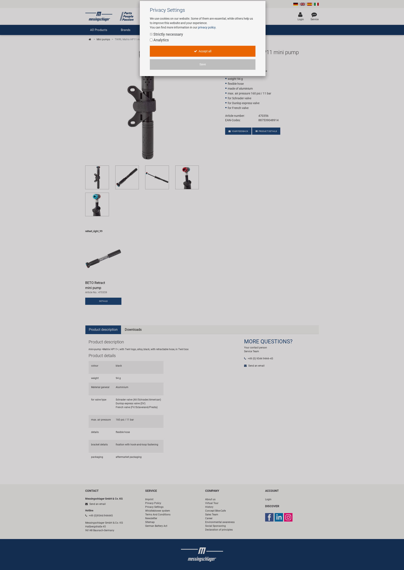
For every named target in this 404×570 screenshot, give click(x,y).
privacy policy (206, 27)
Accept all (204, 51)
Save (202, 64)
